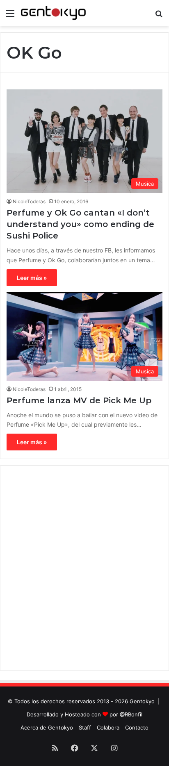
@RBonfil (131, 714)
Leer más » (32, 277)
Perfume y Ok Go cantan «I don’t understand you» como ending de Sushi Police (80, 224)
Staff (85, 727)
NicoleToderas (29, 201)
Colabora (108, 727)
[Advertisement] (84, 568)
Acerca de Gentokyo (47, 727)
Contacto (136, 727)
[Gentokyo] (53, 13)
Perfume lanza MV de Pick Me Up (79, 400)
